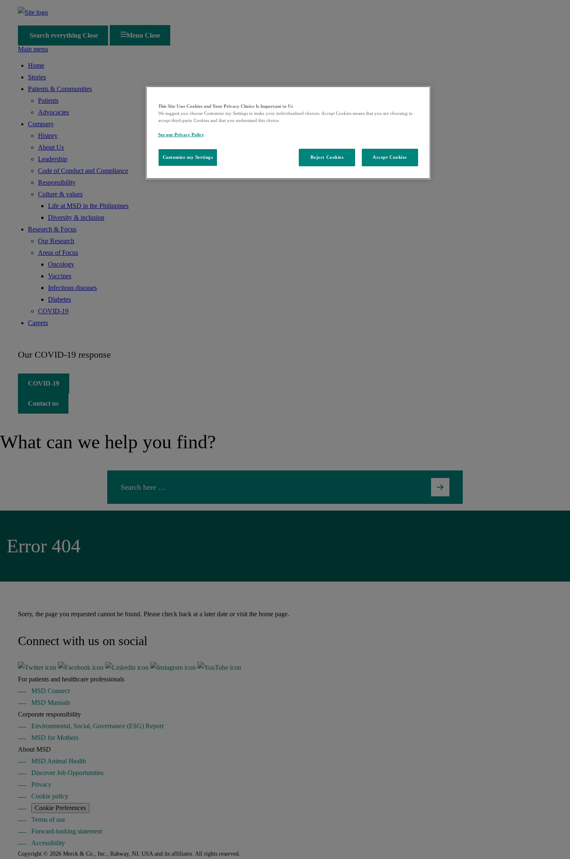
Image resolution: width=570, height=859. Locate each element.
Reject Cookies (327, 157)
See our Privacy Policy (181, 134)
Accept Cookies (390, 157)
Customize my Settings (188, 157)
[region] (288, 132)
